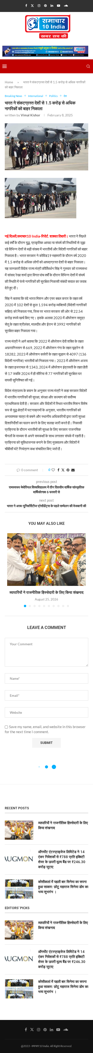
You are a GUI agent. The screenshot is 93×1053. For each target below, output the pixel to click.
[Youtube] (58, 5)
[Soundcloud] (66, 5)
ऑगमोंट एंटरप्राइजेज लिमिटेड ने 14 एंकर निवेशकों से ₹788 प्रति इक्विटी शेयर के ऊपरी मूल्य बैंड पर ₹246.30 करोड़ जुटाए (61, 859)
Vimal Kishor (30, 115)
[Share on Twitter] (63, 470)
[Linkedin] (52, 5)
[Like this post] (53, 470)
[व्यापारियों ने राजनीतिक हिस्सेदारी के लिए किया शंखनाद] (46, 559)
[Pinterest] (45, 5)
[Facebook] (26, 5)
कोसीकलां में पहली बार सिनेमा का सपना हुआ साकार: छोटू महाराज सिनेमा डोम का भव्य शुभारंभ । (63, 887)
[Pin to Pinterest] (68, 470)
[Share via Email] (73, 470)
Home (9, 82)
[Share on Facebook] (58, 470)
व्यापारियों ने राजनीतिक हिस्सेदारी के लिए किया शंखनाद (46, 592)
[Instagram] (39, 5)
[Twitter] (32, 5)
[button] (11, 570)
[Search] (88, 66)
